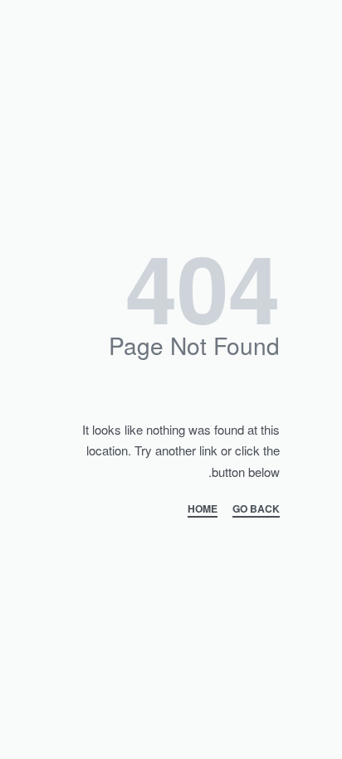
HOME (202, 510)
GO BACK (256, 510)
